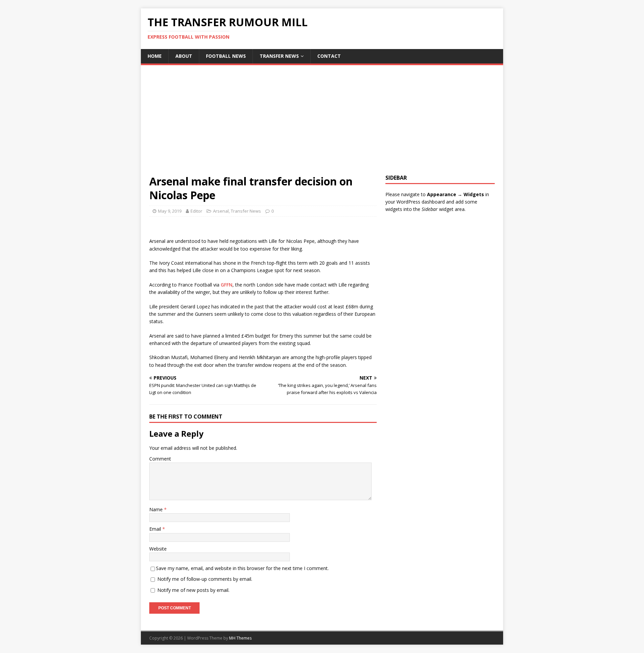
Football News (226, 56)
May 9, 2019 (169, 211)
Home (155, 56)
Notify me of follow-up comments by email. (204, 579)
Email (155, 529)
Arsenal (221, 211)
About (183, 56)
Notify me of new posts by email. (193, 590)
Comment (160, 458)
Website (158, 549)
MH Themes (240, 638)
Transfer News (279, 56)
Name (156, 509)
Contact (329, 56)
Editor (196, 211)
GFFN (226, 284)
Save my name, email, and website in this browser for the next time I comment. (242, 568)
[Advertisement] (322, 124)
